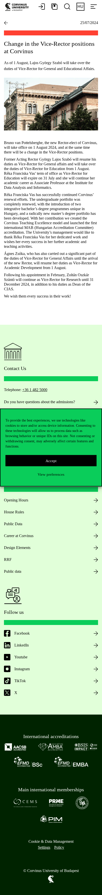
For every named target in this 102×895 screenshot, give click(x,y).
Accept (51, 461)
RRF (8, 559)
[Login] (41, 7)
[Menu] (93, 7)
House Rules (14, 512)
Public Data (13, 524)
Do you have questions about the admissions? (39, 402)
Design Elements (17, 548)
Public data (12, 571)
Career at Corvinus (18, 536)
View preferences (51, 474)
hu (80, 6)
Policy (59, 847)
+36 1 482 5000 (34, 390)
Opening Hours (16, 500)
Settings (44, 847)
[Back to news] (6, 23)
